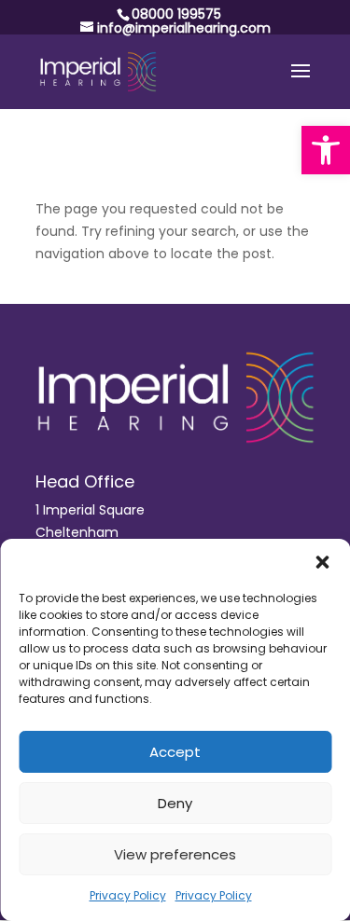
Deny (175, 803)
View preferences (175, 854)
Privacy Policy (128, 895)
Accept (175, 752)
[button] (325, 150)
